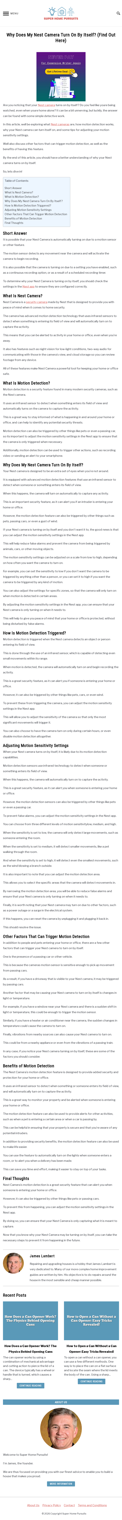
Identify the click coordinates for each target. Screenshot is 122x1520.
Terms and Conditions (92, 1505)
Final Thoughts (14, 222)
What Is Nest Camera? (19, 192)
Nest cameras (60, 124)
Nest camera (46, 105)
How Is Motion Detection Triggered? (28, 205)
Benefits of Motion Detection (23, 218)
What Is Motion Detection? (22, 196)
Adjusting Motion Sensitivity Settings (28, 209)
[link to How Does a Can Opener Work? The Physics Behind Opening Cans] (30, 1320)
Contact (69, 1505)
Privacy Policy (51, 1505)
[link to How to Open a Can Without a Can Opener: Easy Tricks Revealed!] (91, 1320)
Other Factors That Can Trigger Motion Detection (36, 214)
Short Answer (13, 188)
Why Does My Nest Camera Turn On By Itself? (34, 201)
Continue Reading (31, 1385)
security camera (36, 302)
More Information (61, 1483)
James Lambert (42, 1256)
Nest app (28, 286)
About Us (33, 1505)
